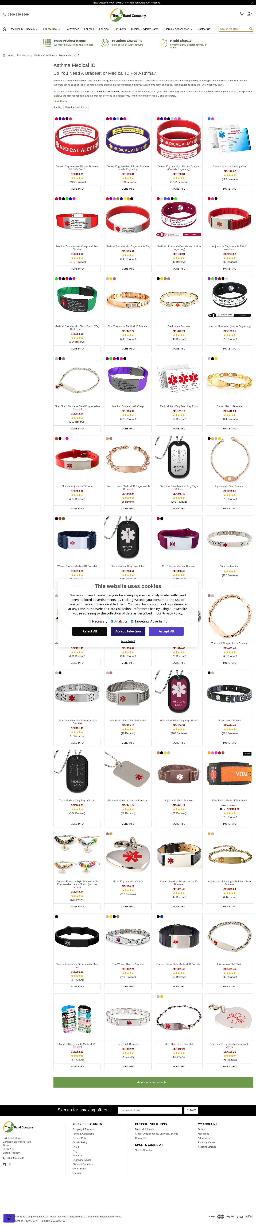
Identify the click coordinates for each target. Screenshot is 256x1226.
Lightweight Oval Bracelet (229, 486)
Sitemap (77, 1173)
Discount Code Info (83, 1164)
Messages (203, 1133)
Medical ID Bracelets (23, 28)
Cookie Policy (79, 1142)
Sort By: (57, 107)
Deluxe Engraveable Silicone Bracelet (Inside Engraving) (128, 168)
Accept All (166, 631)
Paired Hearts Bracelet (230, 406)
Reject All (90, 631)
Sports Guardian (144, 1150)
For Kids (104, 28)
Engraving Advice (81, 1159)
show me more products (151, 1082)
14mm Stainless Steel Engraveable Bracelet (77, 722)
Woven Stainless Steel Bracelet (128, 720)
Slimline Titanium (229, 566)
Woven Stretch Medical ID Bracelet (77, 566)
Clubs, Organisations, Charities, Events (156, 1133)
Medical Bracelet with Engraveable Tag (128, 246)
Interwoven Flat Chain (229, 964)
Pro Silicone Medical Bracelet (178, 566)
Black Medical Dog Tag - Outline (77, 800)
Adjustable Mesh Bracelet (178, 800)
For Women (72, 28)
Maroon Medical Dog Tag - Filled (178, 720)
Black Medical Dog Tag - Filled (128, 566)
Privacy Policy (80, 1138)
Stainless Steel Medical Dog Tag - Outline (179, 487)
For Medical (50, 28)
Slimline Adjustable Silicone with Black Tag (77, 965)
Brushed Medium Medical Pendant (128, 800)
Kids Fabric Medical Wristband (229, 800)
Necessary (99, 621)
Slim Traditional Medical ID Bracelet (128, 326)
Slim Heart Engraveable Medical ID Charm (230, 1045)
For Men (89, 28)
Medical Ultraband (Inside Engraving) (229, 326)
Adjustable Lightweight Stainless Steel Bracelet (229, 883)
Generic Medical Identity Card (230, 166)
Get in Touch (79, 1168)
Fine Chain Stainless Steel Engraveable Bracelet (77, 407)
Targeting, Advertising (151, 621)
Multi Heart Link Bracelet (179, 1044)
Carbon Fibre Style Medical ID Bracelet (179, 964)
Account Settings (207, 1146)
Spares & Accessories (177, 28)
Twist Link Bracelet (128, 1044)
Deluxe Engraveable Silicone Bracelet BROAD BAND (77, 168)
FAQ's (75, 1146)
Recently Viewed (207, 1142)
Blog (74, 1151)
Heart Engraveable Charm (128, 881)
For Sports (120, 28)
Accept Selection (128, 631)
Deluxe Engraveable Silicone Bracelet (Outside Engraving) (178, 168)
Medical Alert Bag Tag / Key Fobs (179, 406)
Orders (201, 1129)
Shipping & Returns (83, 1129)
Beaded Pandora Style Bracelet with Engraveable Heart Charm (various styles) (77, 884)
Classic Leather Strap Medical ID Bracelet (179, 883)
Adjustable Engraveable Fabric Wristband (229, 248)
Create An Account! (149, 2)
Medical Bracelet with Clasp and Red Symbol (77, 248)
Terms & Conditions (83, 1133)
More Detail (128, 641)
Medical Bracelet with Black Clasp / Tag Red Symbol (77, 327)
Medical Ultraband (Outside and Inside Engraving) (179, 248)
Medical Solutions (144, 1129)
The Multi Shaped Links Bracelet (229, 643)
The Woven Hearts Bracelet (128, 964)
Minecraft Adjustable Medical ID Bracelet (77, 1045)
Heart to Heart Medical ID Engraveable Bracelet (128, 487)
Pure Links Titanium (229, 720)
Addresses (204, 1138)
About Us (77, 1155)
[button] (77, 180)
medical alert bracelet (107, 91)
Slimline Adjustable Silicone (77, 486)
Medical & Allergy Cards (144, 28)
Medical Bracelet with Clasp (128, 406)
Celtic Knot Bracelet (179, 326)
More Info (77, 188)
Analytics (121, 621)
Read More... (60, 101)
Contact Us (203, 28)
